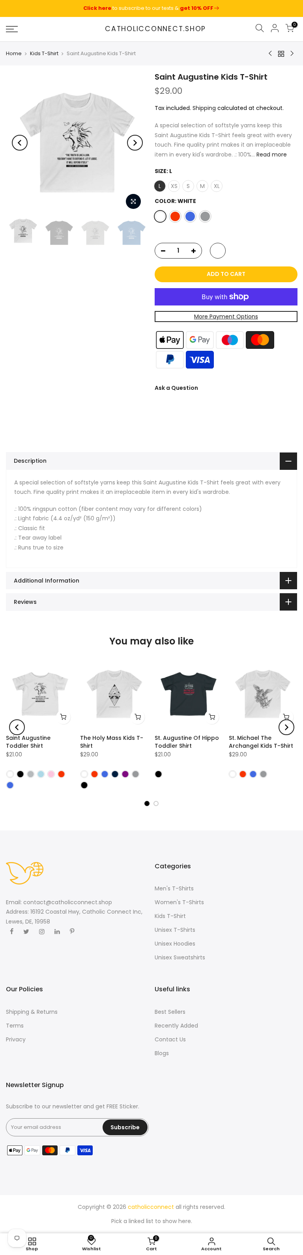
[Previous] (20, 143)
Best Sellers (170, 1012)
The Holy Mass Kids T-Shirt (111, 742)
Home (14, 53)
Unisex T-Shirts (175, 930)
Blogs (162, 1053)
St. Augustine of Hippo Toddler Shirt (187, 742)
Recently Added (176, 1026)
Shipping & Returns (32, 1012)
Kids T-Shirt (44, 53)
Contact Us (170, 1039)
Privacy (16, 1039)
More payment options (226, 316)
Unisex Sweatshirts (180, 957)
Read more (271, 154)
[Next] (135, 143)
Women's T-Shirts (179, 902)
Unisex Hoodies (175, 944)
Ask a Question (176, 388)
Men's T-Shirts (174, 888)
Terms (15, 1026)
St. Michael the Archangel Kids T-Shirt (261, 742)
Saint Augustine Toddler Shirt (28, 742)
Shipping (204, 108)
